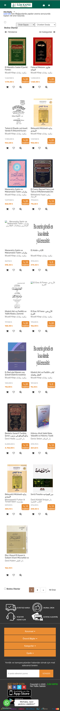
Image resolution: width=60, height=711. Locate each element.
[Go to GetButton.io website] (6, 708)
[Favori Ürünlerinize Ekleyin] (13, 87)
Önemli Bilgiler (29, 638)
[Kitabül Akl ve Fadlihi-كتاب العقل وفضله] (43, 356)
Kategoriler (29, 645)
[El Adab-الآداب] (43, 234)
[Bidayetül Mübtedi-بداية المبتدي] (43, 112)
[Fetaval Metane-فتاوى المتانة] (43, 51)
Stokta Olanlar (11, 28)
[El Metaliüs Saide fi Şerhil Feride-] (17, 51)
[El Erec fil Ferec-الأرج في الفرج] (43, 295)
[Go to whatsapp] (6, 702)
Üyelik (29, 653)
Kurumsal (29, 631)
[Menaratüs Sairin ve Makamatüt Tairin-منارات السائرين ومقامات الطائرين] (17, 173)
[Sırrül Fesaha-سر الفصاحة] (43, 478)
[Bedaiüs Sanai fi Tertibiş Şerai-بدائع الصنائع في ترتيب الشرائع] (17, 417)
